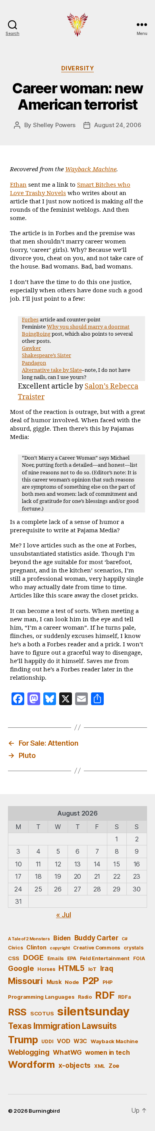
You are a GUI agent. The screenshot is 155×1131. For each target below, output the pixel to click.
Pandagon (34, 363)
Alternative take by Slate (52, 370)
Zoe (113, 1065)
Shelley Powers (54, 125)
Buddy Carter (96, 938)
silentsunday (93, 1011)
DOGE (33, 957)
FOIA (139, 958)
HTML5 (71, 968)
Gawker (31, 348)
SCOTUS (42, 1013)
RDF (104, 995)
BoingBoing (36, 334)
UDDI (47, 1041)
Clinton (36, 947)
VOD (63, 1041)
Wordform (31, 1064)
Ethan (18, 185)
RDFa (124, 997)
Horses (46, 969)
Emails (55, 958)
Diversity (77, 68)
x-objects (74, 1065)
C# (124, 939)
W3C (80, 1041)
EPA (71, 958)
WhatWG (67, 1052)
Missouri (25, 981)
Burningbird (44, 1111)
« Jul (63, 915)
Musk (54, 981)
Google (21, 968)
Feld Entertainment (105, 958)
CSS (13, 958)
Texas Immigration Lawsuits (62, 1026)
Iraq (106, 968)
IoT (92, 969)
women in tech (107, 1052)
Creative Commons (96, 948)
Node (72, 982)
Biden (62, 938)
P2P (91, 980)
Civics (15, 948)
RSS (17, 1012)
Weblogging (28, 1052)
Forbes (30, 320)
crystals (133, 948)
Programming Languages (41, 997)
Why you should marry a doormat (88, 327)
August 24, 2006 (117, 125)
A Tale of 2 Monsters (29, 939)
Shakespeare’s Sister (46, 355)
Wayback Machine (90, 169)
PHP (107, 982)
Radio (85, 997)
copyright (60, 948)
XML (99, 1066)
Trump (23, 1040)
